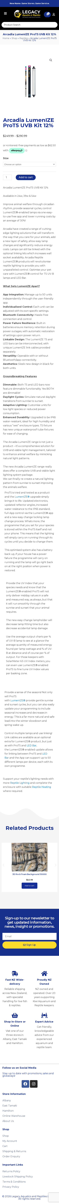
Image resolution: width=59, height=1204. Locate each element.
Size (6, 158)
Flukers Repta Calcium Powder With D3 (29, 874)
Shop (14, 38)
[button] (51, 60)
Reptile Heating (41, 787)
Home (6, 38)
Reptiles (23, 38)
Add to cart (26, 177)
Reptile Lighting (19, 782)
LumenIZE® (22, 496)
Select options (30, 885)
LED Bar (31, 745)
